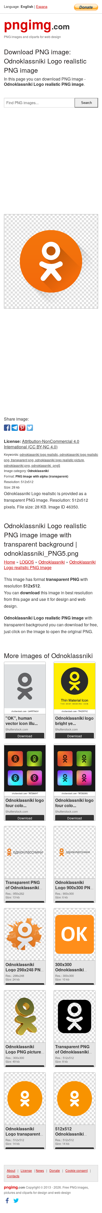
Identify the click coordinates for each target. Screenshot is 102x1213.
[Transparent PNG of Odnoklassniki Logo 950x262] (24, 852)
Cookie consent (76, 1170)
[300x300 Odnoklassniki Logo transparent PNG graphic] (74, 934)
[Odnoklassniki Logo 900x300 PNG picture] (74, 852)
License (26, 1170)
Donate (54, 1170)
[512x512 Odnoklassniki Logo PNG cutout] (74, 1098)
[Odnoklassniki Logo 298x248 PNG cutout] (24, 934)
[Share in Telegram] (15, 428)
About (11, 1170)
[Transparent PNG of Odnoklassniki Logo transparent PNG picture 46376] (74, 1016)
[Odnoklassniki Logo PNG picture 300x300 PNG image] (24, 1016)
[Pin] (22, 428)
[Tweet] (30, 428)
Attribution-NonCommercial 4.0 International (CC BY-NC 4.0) (41, 444)
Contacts (13, 1176)
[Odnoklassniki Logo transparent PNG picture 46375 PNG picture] (24, 1098)
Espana (41, 6)
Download (25, 736)
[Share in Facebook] (7, 428)
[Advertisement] (51, 163)
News (40, 1170)
